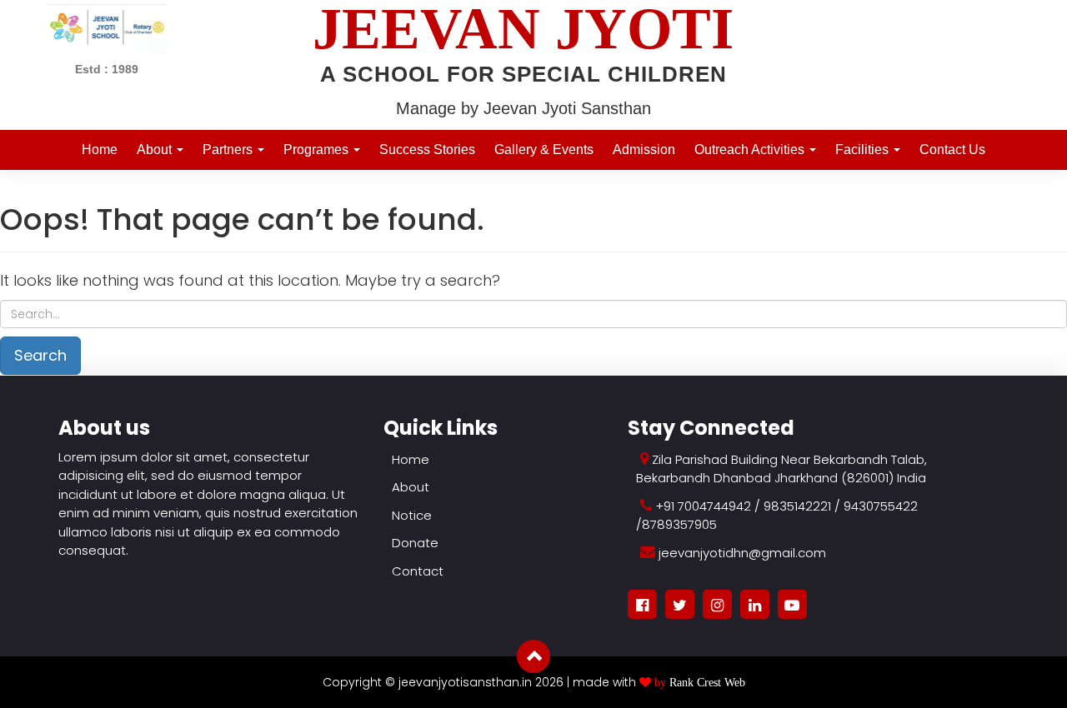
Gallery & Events (544, 149)
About (156, 149)
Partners (229, 149)
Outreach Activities (751, 149)
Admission (644, 149)
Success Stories (427, 149)
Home (100, 149)
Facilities (863, 149)
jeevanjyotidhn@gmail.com (742, 552)
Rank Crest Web (707, 682)
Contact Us (952, 149)
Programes (317, 149)
